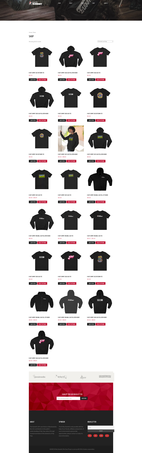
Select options (42, 79)
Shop (93, 3)
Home (59, 3)
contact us (74, 433)
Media (82, 3)
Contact (106, 3)
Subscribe (84, 398)
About (70, 3)
